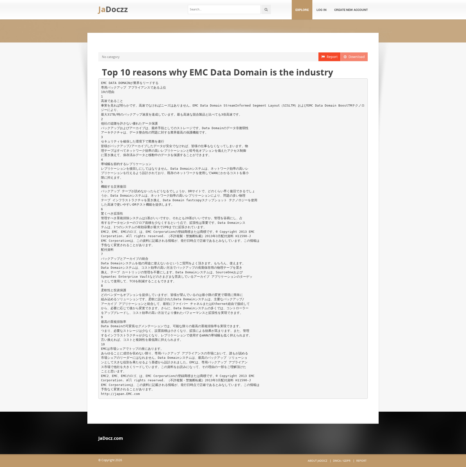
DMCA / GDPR (341, 460)
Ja (113, 9)
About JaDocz (317, 460)
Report (331, 56)
